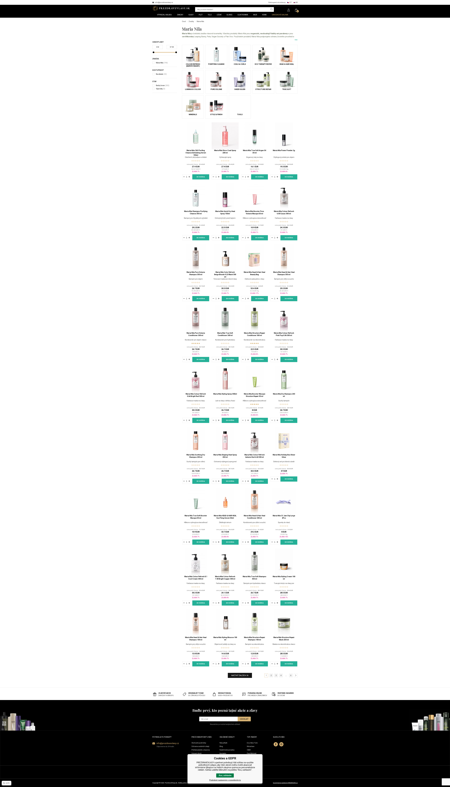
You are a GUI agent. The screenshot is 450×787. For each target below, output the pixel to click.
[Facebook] (276, 744)
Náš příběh (223, 743)
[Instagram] (281, 744)
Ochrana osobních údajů (200, 746)
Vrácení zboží (196, 753)
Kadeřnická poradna (227, 750)
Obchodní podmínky (198, 743)
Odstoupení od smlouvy (277, 2)
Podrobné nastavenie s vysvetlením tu (225, 780)
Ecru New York (252, 743)
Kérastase (250, 746)
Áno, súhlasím (225, 775)
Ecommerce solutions (280, 783)
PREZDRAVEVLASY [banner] (171, 8)
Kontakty (223, 753)
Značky (191, 21)
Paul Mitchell (251, 753)
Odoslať (244, 719)
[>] (296, 675)
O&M (249, 750)
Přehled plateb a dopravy (200, 750)
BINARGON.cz (293, 783)
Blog (221, 746)
